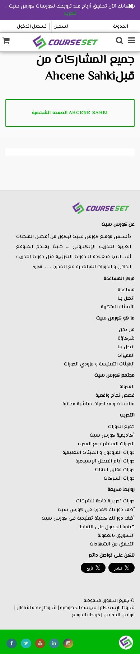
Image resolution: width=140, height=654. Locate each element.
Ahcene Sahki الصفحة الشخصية (70, 112)
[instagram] (68, 643)
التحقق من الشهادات (112, 544)
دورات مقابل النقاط (114, 470)
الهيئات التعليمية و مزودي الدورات (99, 364)
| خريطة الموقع (87, 615)
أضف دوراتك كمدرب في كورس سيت (96, 510)
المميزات (126, 356)
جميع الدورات (121, 427)
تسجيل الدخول (32, 26)
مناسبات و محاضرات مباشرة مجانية (98, 404)
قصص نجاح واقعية (115, 396)
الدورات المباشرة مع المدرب (106, 444)
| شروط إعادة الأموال (38, 608)
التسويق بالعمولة (116, 536)
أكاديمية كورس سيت (112, 435)
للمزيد (70, 14)
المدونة (120, 26)
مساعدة (126, 290)
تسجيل (60, 26)
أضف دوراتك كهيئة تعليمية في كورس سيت (88, 518)
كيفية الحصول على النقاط (107, 527)
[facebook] (11, 643)
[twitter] (26, 643)
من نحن (127, 330)
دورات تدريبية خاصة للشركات (105, 501)
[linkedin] (54, 643)
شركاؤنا (126, 338)
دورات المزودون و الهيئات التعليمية (98, 453)
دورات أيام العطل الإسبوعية (105, 461)
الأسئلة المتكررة (118, 307)
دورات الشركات (119, 479)
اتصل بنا (126, 299)
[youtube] (40, 643)
